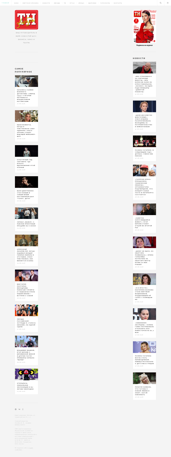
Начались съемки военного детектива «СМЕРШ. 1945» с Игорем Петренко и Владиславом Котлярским (26, 95)
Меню (167, 3)
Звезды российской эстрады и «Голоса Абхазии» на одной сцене (26, 322)
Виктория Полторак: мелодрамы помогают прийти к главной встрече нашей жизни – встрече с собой (26, 290)
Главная (5, 3)
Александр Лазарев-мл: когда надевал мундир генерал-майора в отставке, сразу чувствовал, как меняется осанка (26, 255)
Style (72, 3)
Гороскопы (105, 3)
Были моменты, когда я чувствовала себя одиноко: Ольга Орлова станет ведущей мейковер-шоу (26, 130)
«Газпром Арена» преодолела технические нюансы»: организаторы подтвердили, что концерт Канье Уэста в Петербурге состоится (144, 187)
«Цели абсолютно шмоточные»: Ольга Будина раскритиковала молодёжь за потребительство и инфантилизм (143, 121)
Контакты (118, 3)
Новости (46, 3)
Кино (16, 3)
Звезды (57, 3)
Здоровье (92, 3)
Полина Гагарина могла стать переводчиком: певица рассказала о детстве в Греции (144, 359)
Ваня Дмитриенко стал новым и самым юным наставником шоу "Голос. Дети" (25, 194)
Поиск (160, 3)
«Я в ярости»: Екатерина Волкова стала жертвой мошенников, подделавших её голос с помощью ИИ (144, 293)
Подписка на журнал (144, 45)
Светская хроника (31, 3)
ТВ (65, 3)
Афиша (81, 3)
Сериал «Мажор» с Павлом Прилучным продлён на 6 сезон (26, 224)
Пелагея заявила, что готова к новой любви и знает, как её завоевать (143, 390)
